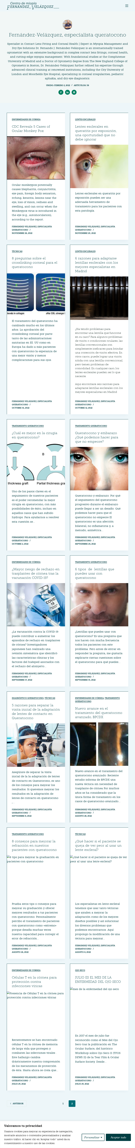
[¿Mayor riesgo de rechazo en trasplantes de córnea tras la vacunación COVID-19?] (36, 605)
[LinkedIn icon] (67, 92)
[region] (67, 1134)
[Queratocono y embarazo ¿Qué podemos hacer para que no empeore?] (99, 468)
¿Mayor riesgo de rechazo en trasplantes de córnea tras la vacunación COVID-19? (35, 573)
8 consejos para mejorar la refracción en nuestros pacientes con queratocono (34, 845)
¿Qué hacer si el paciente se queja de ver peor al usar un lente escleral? (98, 845)
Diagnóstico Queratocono (28, 698)
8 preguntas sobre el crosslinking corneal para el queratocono (34, 262)
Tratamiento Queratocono (28, 426)
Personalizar (92, 1137)
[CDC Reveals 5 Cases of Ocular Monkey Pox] (36, 158)
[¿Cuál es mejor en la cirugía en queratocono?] (36, 464)
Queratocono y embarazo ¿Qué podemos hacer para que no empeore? (96, 437)
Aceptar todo (118, 1137)
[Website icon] (74, 92)
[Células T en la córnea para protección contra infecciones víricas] (36, 1013)
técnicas (17, 251)
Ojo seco (80, 970)
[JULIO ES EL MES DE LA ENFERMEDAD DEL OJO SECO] (99, 1008)
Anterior (18, 1103)
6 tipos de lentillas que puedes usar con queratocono (94, 573)
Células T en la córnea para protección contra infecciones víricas (34, 981)
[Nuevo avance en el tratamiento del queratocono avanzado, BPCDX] (99, 744)
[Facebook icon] (60, 92)
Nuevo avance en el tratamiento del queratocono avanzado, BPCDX (98, 712)
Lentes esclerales (85, 119)
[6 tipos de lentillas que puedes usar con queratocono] (99, 605)
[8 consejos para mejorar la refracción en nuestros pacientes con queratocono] (36, 877)
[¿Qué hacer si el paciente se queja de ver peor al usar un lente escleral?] (99, 877)
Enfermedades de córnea (26, 119)
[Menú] (126, 5)
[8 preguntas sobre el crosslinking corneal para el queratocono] (36, 294)
